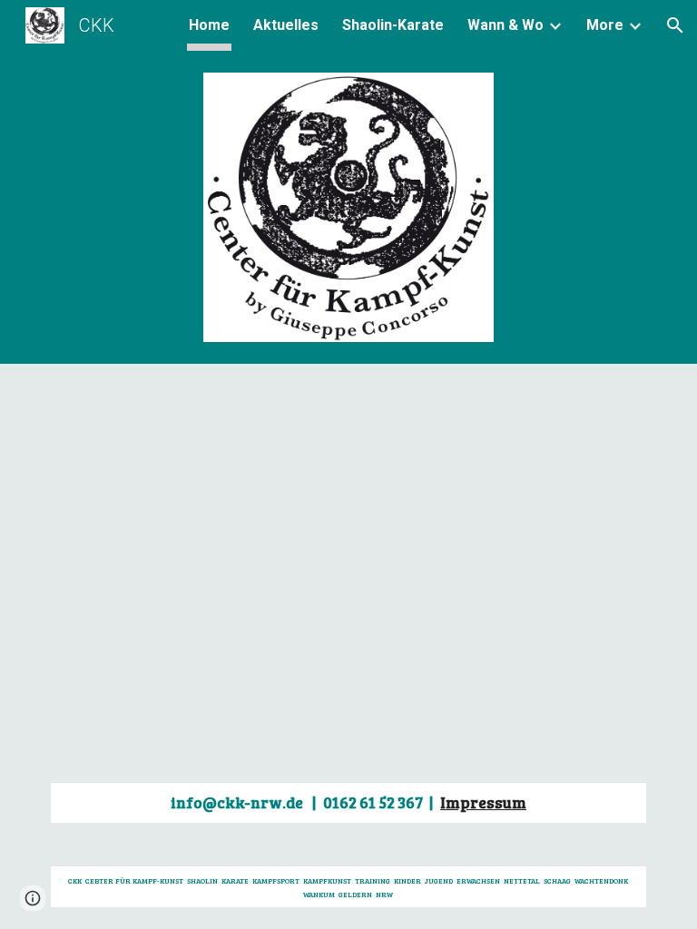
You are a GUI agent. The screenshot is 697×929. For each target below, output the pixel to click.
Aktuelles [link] (286, 25)
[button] (675, 25)
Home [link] (209, 25)
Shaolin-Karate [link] (393, 25)
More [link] (604, 25)
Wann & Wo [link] (505, 25)
